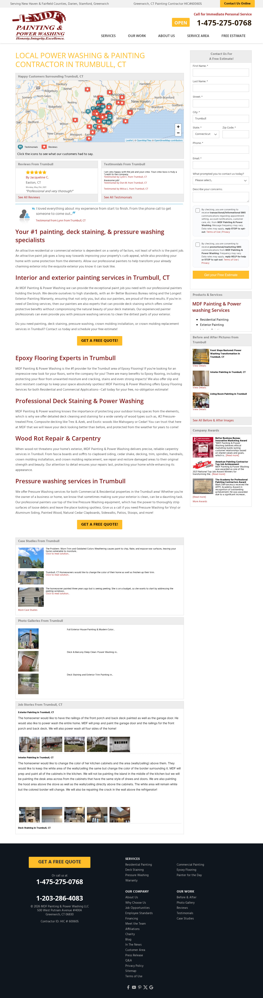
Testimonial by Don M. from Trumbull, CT (125, 183)
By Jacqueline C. (37, 177)
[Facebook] (128, 987)
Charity (130, 934)
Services (108, 36)
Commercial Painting (190, 864)
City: (196, 112)
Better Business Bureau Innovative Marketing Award (231, 439)
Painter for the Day (189, 875)
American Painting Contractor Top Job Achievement (231, 463)
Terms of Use (213, 232)
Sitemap (130, 971)
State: (197, 128)
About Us (166, 36)
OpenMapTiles (144, 140)
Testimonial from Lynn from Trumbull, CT (61, 220)
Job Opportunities (137, 907)
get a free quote (59, 862)
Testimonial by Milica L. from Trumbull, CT (126, 189)
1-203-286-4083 (59, 898)
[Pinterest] (139, 987)
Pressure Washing (137, 875)
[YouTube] (134, 987)
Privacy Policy (134, 965)
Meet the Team (135, 923)
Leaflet (129, 140)
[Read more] (232, 455)
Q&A (128, 960)
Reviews (182, 907)
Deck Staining (134, 869)
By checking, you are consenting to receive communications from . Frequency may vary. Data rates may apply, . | (224, 253)
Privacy (226, 232)
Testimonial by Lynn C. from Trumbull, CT (125, 177)
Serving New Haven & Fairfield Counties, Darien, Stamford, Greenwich (59, 3)
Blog (128, 939)
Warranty (131, 880)
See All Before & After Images (213, 420)
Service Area (198, 36)
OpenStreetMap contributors (168, 140)
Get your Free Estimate (221, 274)
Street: (198, 97)
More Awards (200, 502)
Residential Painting (138, 864)
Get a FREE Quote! (99, 341)
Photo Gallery (186, 902)
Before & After (186, 897)
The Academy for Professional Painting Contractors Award (231, 481)
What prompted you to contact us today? (218, 174)
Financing (131, 918)
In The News (133, 944)
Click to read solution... (57, 554)
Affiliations (132, 929)
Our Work (137, 36)
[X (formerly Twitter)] (145, 987)
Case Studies (185, 918)
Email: (197, 159)
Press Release (134, 955)
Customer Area (135, 950)
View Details (199, 366)
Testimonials (185, 913)
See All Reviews (29, 197)
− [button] (178, 132)
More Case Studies (27, 610)
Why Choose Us (135, 902)
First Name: (200, 66)
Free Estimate (233, 36)
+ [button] (178, 126)
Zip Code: (229, 128)
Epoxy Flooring (186, 869)
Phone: (198, 143)
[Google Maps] (151, 987)
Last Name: (200, 81)
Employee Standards (139, 913)
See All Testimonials (118, 197)
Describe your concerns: (208, 189)
